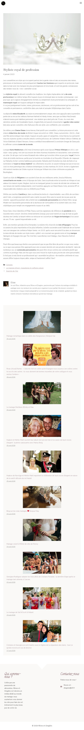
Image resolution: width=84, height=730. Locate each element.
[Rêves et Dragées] (3, 3)
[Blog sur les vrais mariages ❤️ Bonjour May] (42, 506)
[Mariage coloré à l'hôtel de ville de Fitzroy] (42, 539)
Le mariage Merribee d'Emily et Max (20, 407)
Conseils (9, 265)
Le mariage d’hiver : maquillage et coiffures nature (25, 268)
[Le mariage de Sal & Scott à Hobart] (42, 608)
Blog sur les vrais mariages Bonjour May (23, 511)
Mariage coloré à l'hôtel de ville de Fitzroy (22, 544)
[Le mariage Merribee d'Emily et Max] (42, 402)
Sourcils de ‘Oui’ (12, 271)
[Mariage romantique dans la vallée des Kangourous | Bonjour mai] (42, 331)
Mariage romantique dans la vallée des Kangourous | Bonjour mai (31, 336)
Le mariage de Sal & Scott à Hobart (20, 612)
